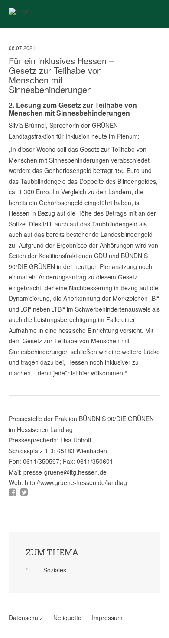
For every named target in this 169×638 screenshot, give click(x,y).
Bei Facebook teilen (12, 492)
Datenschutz (26, 618)
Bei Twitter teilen (24, 492)
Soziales (54, 569)
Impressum (107, 618)
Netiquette (67, 618)
